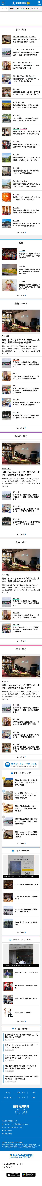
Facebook (17, 1111)
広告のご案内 (7, 1134)
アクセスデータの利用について (13, 1127)
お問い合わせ (7, 1130)
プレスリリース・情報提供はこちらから (16, 1124)
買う (27, 8)
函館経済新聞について (10, 1121)
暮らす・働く (35, 8)
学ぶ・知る (32, 36)
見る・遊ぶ (20, 8)
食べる (12, 8)
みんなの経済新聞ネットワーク (21, 1156)
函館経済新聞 (19, 3)
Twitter (24, 1111)
